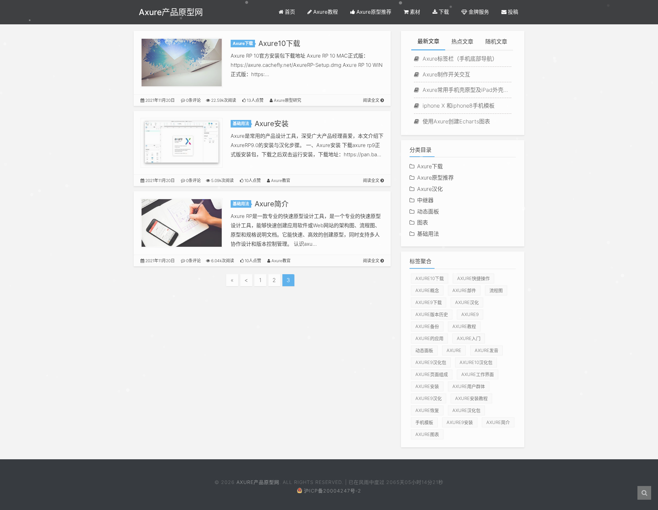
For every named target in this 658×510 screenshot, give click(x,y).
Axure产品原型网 (171, 12)
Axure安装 (272, 123)
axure (454, 350)
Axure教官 (280, 180)
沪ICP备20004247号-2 (332, 491)
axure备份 (427, 326)
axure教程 (464, 326)
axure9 (470, 314)
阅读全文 (371, 100)
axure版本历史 (431, 314)
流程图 (496, 290)
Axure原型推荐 (373, 12)
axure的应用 (429, 338)
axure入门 (468, 338)
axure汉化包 (466, 410)
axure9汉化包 (430, 362)
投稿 (512, 12)
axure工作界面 (477, 374)
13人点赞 (255, 100)
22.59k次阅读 (223, 100)
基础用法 (241, 123)
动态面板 (428, 211)
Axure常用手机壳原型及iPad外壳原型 (466, 89)
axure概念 (427, 290)
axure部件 (464, 290)
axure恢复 (427, 410)
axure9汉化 (428, 398)
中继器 (425, 200)
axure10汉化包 (476, 362)
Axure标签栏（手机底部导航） (459, 58)
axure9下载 (428, 302)
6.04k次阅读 (222, 260)
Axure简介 (272, 203)
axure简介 (498, 422)
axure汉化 (467, 302)
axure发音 (486, 350)
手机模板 (424, 422)
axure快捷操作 (473, 278)
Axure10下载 (279, 43)
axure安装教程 (471, 398)
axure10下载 (429, 278)
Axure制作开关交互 (445, 74)
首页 (289, 12)
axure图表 (427, 434)
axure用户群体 (468, 386)
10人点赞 (252, 180)
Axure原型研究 (287, 100)
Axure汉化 (430, 188)
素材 (414, 12)
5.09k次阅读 (222, 180)
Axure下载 (243, 43)
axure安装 (427, 386)
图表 (422, 222)
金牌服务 (478, 12)
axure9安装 (460, 422)
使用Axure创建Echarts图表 (455, 121)
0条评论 (193, 100)
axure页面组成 (431, 374)
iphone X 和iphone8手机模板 (458, 105)
